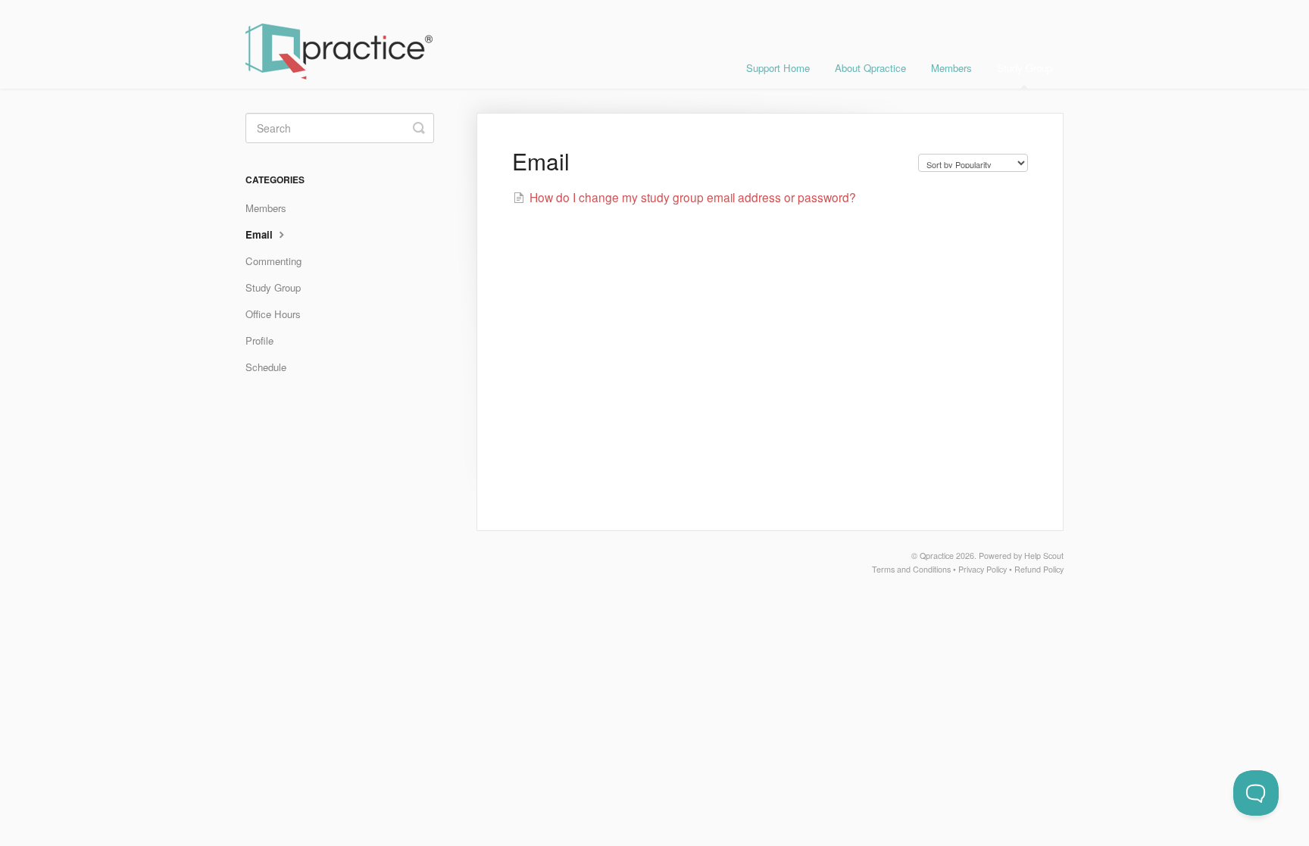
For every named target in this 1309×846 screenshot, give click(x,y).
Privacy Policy (982, 569)
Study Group (1024, 68)
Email (260, 234)
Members (951, 68)
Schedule (265, 367)
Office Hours (273, 314)
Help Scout (1044, 555)
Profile (259, 340)
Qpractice (937, 555)
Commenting (273, 261)
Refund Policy (1039, 569)
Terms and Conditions (911, 569)
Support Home (778, 68)
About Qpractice (870, 68)
